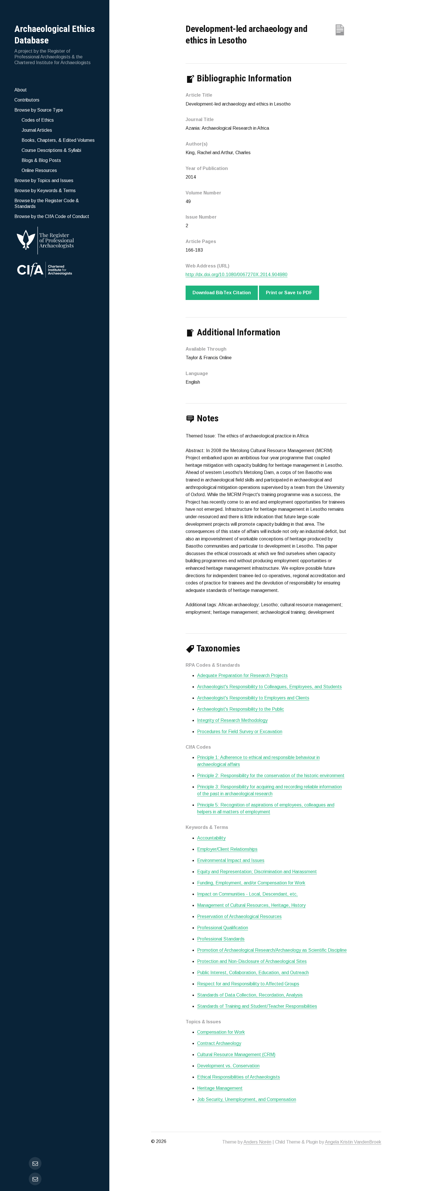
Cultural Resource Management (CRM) (236, 1054)
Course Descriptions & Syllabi (51, 150)
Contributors (26, 100)
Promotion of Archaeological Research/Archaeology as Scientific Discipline (272, 950)
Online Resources (39, 170)
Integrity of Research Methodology (232, 720)
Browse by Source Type (38, 110)
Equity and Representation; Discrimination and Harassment (257, 871)
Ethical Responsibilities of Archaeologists (238, 1077)
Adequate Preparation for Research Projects (242, 675)
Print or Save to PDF (289, 292)
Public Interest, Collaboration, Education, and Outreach (253, 972)
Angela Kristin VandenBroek (353, 1142)
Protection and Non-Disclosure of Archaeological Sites (252, 961)
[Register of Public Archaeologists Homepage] (54, 239)
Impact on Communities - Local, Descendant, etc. (247, 894)
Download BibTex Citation (222, 292)
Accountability (211, 838)
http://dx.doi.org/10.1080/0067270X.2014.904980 (236, 274)
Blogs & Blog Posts (41, 160)
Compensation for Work (221, 1032)
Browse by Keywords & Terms (45, 190)
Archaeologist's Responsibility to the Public (240, 709)
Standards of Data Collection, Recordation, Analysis (250, 995)
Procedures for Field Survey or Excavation (239, 731)
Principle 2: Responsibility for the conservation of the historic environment (270, 775)
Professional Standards (221, 938)
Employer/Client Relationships (227, 849)
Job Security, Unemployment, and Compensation (246, 1099)
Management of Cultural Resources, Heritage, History (251, 905)
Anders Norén (257, 1142)
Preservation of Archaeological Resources (239, 916)
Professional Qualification (222, 927)
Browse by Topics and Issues (43, 180)
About (20, 89)
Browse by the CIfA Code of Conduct (51, 216)
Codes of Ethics (38, 120)
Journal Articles (37, 130)
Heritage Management (220, 1088)
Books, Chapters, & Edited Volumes (58, 140)
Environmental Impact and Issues (230, 860)
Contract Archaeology (219, 1043)
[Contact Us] (35, 1179)
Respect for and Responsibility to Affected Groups (248, 983)
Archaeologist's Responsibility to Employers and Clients (253, 697)
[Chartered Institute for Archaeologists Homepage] (54, 270)
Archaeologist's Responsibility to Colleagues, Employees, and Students (269, 686)
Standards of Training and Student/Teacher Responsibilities (257, 1006)
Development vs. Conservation (228, 1065)
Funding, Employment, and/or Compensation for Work (251, 882)
